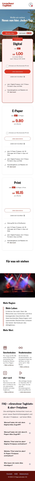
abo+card (13, 92)
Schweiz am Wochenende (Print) (19, 66)
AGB (16, 474)
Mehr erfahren (9, 365)
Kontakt (9, 474)
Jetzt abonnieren (25, 392)
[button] (17, 302)
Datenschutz (24, 474)
